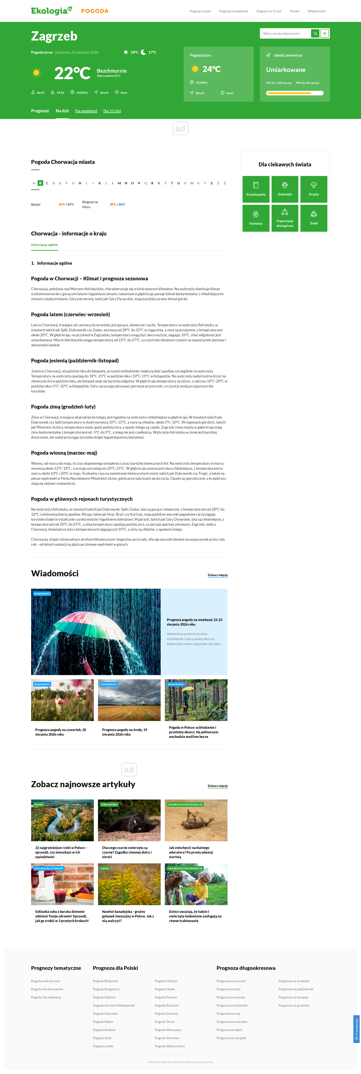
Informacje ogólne (44, 245)
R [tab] (152, 183)
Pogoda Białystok (105, 981)
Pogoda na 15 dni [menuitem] (269, 11)
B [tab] (40, 183)
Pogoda (95, 11)
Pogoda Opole (165, 989)
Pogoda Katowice (105, 1013)
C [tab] (47, 183)
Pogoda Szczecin (166, 1013)
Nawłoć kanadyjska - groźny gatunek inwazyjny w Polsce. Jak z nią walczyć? (128, 916)
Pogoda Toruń (165, 1021)
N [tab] (126, 183)
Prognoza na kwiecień (232, 1005)
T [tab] (172, 183)
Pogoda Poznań (166, 997)
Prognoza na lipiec (229, 1030)
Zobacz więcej (218, 575)
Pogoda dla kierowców (47, 989)
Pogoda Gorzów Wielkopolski (114, 1005)
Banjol (35, 204)
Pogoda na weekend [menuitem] (233, 11)
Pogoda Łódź (102, 1038)
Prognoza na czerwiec (232, 1021)
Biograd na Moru (90, 204)
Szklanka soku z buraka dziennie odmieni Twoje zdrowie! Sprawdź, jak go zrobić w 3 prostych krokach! (62, 916)
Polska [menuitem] (294, 11)
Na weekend (86, 110)
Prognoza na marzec (231, 997)
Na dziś (62, 110)
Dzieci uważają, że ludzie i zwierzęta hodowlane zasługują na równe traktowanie (195, 916)
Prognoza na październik (295, 989)
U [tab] (178, 183)
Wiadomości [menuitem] (317, 11)
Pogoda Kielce (103, 1021)
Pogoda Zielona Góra (170, 1046)
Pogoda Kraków (104, 1030)
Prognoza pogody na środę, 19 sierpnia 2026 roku (124, 732)
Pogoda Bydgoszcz (106, 989)
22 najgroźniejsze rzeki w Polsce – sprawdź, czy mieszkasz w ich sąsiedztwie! (61, 852)
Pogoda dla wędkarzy (46, 997)
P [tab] (139, 183)
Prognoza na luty (229, 989)
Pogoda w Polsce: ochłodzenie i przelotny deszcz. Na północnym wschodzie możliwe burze (193, 732)
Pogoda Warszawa (168, 1030)
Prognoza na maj (228, 1013)
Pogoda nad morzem (45, 981)
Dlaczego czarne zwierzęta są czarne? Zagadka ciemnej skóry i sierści (127, 852)
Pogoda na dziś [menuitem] (200, 11)
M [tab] (119, 183)
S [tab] (159, 183)
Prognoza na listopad (293, 997)
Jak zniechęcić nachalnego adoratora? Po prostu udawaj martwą (191, 852)
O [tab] (132, 183)
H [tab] (80, 183)
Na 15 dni (112, 110)
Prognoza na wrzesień (294, 981)
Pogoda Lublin (103, 1046)
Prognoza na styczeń (231, 981)
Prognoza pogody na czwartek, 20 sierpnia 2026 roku (60, 732)
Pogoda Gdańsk (104, 997)
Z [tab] (212, 183)
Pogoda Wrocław (167, 1038)
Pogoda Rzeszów (167, 1005)
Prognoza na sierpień (231, 1038)
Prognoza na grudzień (293, 1005)
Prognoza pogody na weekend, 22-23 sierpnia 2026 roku (194, 622)
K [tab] (100, 183)
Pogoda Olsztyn (166, 981)
